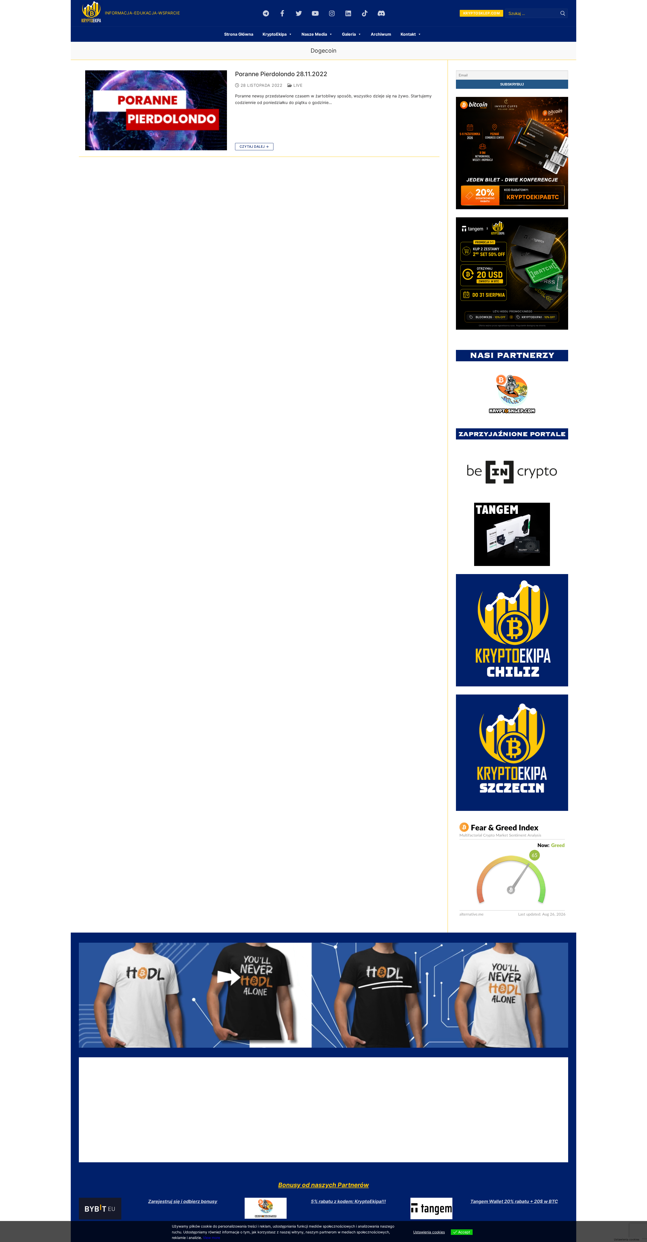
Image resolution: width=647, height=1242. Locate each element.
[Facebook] (282, 13)
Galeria (349, 34)
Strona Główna (238, 34)
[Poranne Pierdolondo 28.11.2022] (156, 110)
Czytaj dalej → (254, 146)
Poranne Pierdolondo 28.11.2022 (281, 74)
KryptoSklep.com (481, 13)
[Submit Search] (563, 13)
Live (297, 85)
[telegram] (266, 13)
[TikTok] (364, 13)
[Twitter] (299, 13)
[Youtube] (315, 13)
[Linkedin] (348, 13)
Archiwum (381, 34)
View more (211, 1237)
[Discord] (381, 13)
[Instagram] (332, 13)
